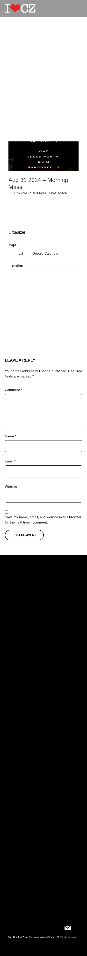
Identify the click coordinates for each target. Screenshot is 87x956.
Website (11, 486)
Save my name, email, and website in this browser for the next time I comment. (43, 519)
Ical (20, 253)
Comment (13, 390)
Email (10, 461)
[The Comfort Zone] (20, 8)
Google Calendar (44, 253)
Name (10, 436)
